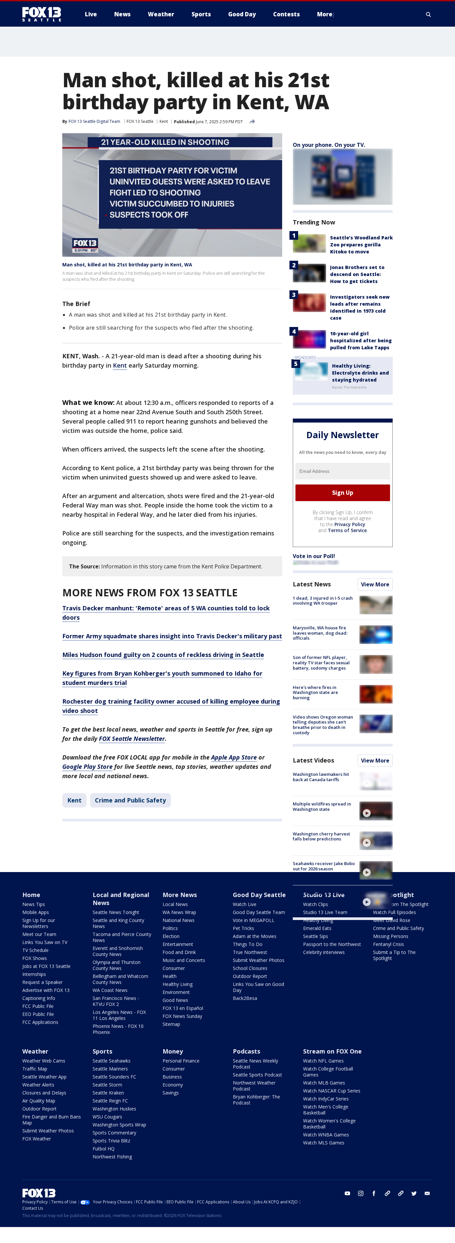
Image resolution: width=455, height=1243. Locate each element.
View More (375, 584)
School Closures (250, 968)
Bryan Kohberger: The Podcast (256, 1099)
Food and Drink (179, 952)
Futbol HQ (104, 1148)
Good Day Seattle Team (259, 912)
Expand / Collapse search (429, 14)
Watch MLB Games (324, 1083)
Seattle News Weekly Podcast (255, 1064)
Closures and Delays (44, 1092)
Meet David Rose (391, 920)
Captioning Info (38, 998)
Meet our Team (39, 934)
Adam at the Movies (254, 936)
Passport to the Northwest (332, 944)
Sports (102, 1051)
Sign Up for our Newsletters (38, 923)
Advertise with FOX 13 (46, 990)
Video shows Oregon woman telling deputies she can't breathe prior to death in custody (323, 725)
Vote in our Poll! (314, 556)
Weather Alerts (38, 1085)
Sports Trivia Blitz (111, 1140)
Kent (164, 121)
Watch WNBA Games (326, 1134)
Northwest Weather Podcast (254, 1086)
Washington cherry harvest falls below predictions (321, 836)
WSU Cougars (107, 1116)
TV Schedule (35, 950)
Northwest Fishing (112, 1156)
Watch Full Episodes (394, 912)
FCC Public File (38, 1006)
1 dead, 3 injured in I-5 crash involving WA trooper (323, 600)
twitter (414, 1193)
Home (31, 895)
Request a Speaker (42, 982)
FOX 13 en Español (183, 1008)
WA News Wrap (179, 912)
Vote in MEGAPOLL (253, 920)
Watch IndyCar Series (326, 1098)
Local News (175, 904)
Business (172, 1077)
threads (400, 1193)
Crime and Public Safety (130, 800)
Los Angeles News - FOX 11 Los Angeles (119, 1015)
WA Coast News (110, 990)
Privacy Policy (349, 524)
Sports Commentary (114, 1132)
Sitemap (171, 1024)
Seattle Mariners (110, 1069)
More (324, 14)
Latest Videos (313, 760)
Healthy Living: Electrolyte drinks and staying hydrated (360, 373)
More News (180, 895)
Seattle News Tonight (116, 912)
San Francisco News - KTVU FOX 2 (116, 1001)
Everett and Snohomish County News (118, 951)
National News (179, 920)
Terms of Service (347, 530)
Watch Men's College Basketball (325, 1109)
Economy (173, 1085)
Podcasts (246, 1051)
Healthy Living (178, 984)
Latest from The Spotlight (401, 904)
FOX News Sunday (182, 1016)
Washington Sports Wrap (119, 1124)
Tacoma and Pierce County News (122, 937)
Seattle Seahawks (112, 1061)
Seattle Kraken (108, 1092)
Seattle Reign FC (110, 1100)
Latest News (312, 584)
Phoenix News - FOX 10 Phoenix (118, 1029)
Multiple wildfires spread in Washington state (322, 806)
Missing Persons (390, 936)
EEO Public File (38, 1014)
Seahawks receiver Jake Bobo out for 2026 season (324, 866)
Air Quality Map (38, 1100)
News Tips (33, 904)
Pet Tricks (243, 928)
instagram (360, 1193)
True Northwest (250, 952)
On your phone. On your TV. (329, 145)
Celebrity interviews (324, 952)
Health (170, 976)
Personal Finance (181, 1061)
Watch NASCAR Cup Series (331, 1091)
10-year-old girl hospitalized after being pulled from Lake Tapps (361, 340)
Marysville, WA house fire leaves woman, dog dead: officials (320, 633)
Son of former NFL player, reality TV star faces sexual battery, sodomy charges (321, 662)
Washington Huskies (114, 1108)
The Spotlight (393, 895)
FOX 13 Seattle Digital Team (94, 121)
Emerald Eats (317, 928)
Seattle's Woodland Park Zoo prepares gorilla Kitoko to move (361, 244)
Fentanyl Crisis (388, 944)
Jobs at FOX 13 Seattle (46, 966)
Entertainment (178, 944)
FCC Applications (40, 1022)
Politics (170, 928)
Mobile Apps (35, 912)
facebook (374, 1193)
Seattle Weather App (44, 1077)
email (427, 1193)
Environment (176, 992)
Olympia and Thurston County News (117, 965)
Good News (175, 1000)
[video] (376, 781)
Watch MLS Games (323, 1142)
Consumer (174, 968)
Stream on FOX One (332, 1051)
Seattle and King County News (118, 923)
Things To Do (247, 944)
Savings (171, 1092)
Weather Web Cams (43, 1061)
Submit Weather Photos (258, 960)
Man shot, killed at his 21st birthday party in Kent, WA (127, 264)
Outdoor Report (250, 976)
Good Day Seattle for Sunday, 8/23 (324, 895)
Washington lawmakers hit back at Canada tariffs (321, 776)
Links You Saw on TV (44, 942)
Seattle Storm (107, 1085)
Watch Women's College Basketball (329, 1123)
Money (173, 1051)
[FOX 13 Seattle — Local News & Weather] (44, 14)
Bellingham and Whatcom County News (120, 979)
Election (171, 936)
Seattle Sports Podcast (257, 1075)
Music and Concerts (184, 960)
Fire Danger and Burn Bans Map (51, 1119)
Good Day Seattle (259, 895)
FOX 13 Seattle (140, 121)
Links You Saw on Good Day (258, 987)
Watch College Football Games (328, 1072)
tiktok (387, 1193)
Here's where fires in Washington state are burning (315, 692)
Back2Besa (245, 998)
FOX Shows (34, 958)
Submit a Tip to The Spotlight (394, 955)
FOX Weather (36, 1138)
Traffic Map (34, 1069)
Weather (35, 1051)
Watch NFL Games (323, 1061)
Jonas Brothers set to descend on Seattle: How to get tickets (357, 274)
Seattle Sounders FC (114, 1077)
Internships (34, 974)
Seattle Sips (315, 936)
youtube (347, 1193)
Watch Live (244, 904)
